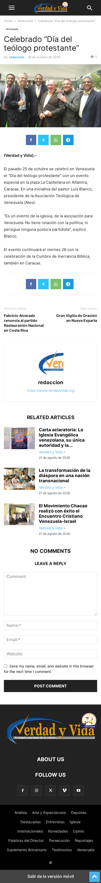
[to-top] (94, 874)
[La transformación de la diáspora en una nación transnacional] (19, 479)
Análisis (21, 812)
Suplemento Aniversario (27, 850)
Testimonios (62, 850)
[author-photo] (50, 375)
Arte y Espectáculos (49, 812)
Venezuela (25, 21)
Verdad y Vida (51, 452)
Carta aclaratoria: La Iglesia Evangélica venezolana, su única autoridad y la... (62, 437)
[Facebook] (31, 140)
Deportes (78, 812)
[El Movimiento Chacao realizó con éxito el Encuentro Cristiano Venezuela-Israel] (19, 514)
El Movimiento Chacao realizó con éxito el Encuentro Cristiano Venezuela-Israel (63, 513)
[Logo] (50, 743)
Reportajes (84, 840)
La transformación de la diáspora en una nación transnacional (64, 475)
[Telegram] (68, 140)
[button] (11, 8)
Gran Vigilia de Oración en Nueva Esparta (76, 318)
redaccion (16, 57)
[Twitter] (43, 140)
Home (8, 21)
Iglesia (75, 822)
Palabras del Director (26, 840)
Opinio (78, 831)
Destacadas (30, 822)
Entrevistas (55, 822)
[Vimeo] (64, 790)
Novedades (58, 831)
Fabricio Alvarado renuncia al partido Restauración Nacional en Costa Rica (24, 322)
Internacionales (30, 831)
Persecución (59, 840)
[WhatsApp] (56, 140)
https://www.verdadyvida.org (50, 390)
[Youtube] (78, 790)
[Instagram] (36, 790)
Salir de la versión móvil (50, 876)
